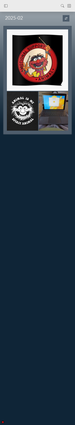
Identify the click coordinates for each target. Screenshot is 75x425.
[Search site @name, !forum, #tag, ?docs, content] (62, 6)
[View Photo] (37, 60)
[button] (5, 6)
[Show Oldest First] (66, 18)
